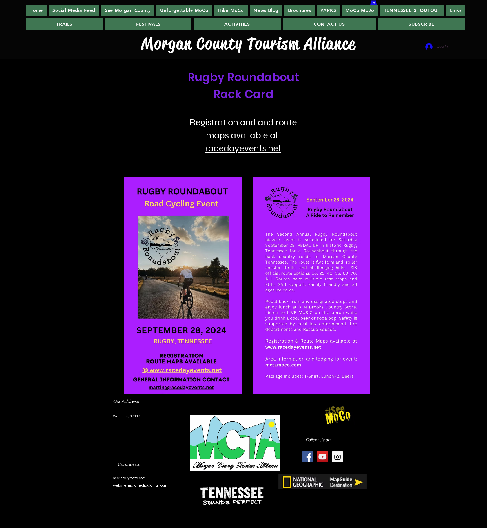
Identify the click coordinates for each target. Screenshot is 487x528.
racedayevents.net (243, 148)
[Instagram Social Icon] (337, 456)
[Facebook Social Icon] (307, 456)
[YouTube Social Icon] (322, 456)
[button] (231, 10)
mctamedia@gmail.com (147, 485)
